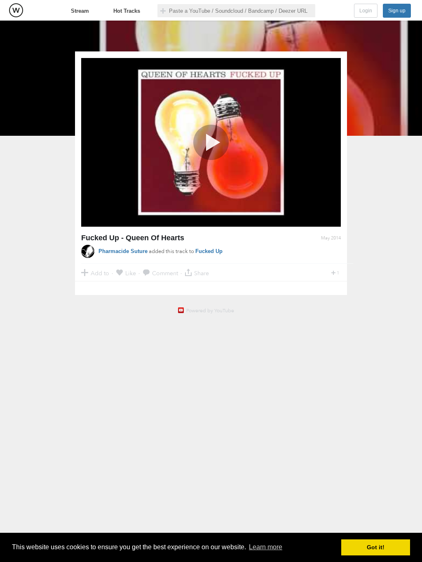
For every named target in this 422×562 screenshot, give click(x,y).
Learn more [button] (265, 546)
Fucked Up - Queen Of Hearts (132, 238)
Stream (80, 11)
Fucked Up (209, 251)
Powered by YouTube (210, 310)
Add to (100, 272)
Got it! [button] (375, 547)
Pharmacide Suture (123, 251)
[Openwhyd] (16, 10)
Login (365, 11)
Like (130, 272)
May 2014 (331, 238)
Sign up (397, 11)
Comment (165, 272)
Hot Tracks (126, 11)
